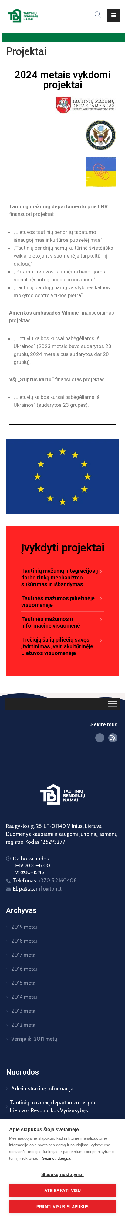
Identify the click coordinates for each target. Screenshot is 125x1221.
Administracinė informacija (41, 1089)
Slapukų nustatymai (62, 1174)
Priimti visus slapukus (62, 1207)
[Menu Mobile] (113, 15)
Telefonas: (45, 881)
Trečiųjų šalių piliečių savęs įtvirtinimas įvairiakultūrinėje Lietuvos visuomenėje (57, 646)
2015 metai (23, 983)
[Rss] (112, 737)
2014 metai (23, 997)
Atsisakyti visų (62, 1190)
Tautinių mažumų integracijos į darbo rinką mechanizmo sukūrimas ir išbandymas (59, 577)
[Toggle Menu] (112, 704)
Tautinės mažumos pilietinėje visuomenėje (58, 601)
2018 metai (23, 941)
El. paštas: (37, 889)
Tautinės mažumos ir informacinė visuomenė (50, 622)
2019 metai (23, 927)
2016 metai (23, 969)
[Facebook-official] (99, 737)
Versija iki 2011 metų (33, 1039)
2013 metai (23, 1011)
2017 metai (23, 955)
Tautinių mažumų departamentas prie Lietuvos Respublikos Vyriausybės (53, 1107)
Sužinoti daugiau (56, 1158)
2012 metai (23, 1025)
